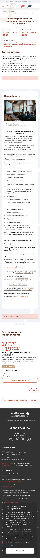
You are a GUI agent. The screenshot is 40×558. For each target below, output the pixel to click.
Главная (4, 11)
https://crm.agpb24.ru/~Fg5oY (18, 285)
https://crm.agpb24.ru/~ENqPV (24, 273)
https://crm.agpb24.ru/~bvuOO (15, 268)
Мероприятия (11, 11)
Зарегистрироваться (18, 380)
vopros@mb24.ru (6, 465)
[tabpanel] (20, 363)
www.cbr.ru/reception (8, 486)
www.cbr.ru (5, 476)
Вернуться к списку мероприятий (22, 400)
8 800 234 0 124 (20, 428)
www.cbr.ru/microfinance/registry (11, 481)
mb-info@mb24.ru (7, 463)
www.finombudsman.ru (11, 502)
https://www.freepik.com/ (20, 296)
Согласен (20, 551)
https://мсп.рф (31, 262)
